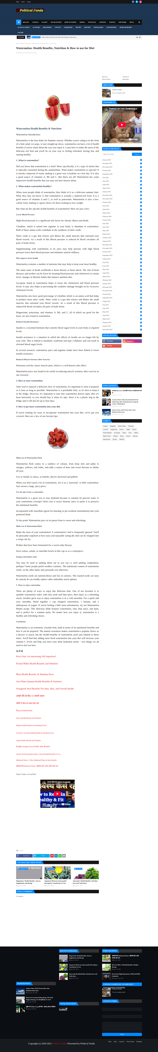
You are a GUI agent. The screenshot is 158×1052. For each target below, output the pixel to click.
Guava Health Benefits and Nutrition (28, 718)
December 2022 (122, 245)
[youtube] (111, 346)
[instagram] (140, 1)
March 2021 (122, 319)
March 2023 (122, 234)
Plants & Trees (107, 436)
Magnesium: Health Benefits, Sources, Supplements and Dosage (28, 882)
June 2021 (122, 308)
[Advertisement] (57, 72)
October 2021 (122, 294)
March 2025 (122, 188)
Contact (29, 2)
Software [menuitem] (122, 22)
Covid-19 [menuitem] (35, 22)
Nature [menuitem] (20, 32)
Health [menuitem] (26, 22)
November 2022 (122, 248)
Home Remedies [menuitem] (126, 27)
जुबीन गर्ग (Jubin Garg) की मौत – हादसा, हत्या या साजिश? (41, 1006)
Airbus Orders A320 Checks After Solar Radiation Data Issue (58, 37)
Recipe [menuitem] (78, 27)
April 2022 (122, 273)
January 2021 (122, 326)
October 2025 (122, 170)
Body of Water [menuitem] (70, 22)
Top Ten (115, 439)
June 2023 (122, 227)
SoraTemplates (26, 1049)
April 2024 (122, 209)
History (134, 429)
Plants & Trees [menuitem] (24, 27)
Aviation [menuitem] (102, 22)
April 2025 (122, 184)
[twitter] (136, 1)
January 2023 (122, 241)
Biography (113, 426)
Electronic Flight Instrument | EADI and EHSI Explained (126, 975)
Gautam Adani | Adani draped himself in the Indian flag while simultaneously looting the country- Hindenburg (125, 402)
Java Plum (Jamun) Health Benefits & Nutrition (39, 681)
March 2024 (122, 213)
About (23, 2)
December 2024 (122, 195)
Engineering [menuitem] (112, 27)
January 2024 (122, 220)
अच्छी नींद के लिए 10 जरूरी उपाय (30, 695)
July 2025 (122, 177)
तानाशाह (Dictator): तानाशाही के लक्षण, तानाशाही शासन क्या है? (127, 392)
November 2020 (122, 329)
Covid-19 (105, 429)
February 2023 (122, 237)
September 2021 (122, 298)
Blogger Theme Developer (45, 1049)
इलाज (48, 746)
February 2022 (122, 280)
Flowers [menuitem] (36, 27)
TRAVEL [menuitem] (82, 22)
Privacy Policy (106, 79)
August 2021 (122, 301)
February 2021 (122, 322)
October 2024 (122, 202)
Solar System (106, 439)
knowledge (117, 433)
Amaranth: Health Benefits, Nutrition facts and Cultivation (85, 882)
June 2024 (122, 206)
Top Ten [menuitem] (58, 27)
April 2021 (122, 315)
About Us (105, 77)
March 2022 (122, 276)
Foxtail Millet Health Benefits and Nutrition (37, 663)
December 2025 (122, 163)
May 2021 (122, 312)
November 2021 (122, 290)
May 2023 (122, 230)
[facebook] (133, 1)
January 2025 (122, 191)
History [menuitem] (87, 27)
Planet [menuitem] (44, 22)
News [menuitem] (132, 22)
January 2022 (122, 283)
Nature (124, 433)
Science (128, 436)
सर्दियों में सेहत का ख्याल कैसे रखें (27, 703)
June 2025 (122, 181)
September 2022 (122, 255)
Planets (136, 433)
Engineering (114, 429)
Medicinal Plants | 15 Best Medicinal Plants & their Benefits (36, 760)
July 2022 (122, 262)
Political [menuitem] (92, 22)
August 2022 (122, 259)
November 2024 (122, 199)
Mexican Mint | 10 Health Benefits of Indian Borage (125, 966)
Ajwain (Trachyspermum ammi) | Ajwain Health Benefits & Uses (38, 754)
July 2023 (122, 223)
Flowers (122, 429)
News (130, 433)
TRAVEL (121, 439)
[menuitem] (18, 22)
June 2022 (122, 266)
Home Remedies (107, 433)
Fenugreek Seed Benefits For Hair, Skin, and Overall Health (45, 688)
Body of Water (122, 426)
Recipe (122, 436)
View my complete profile (118, 93)
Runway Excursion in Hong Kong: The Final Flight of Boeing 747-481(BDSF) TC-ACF (39, 998)
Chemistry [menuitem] (68, 27)
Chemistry (131, 426)
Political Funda (21, 52)
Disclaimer (126, 79)
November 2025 (122, 167)
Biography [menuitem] (47, 27)
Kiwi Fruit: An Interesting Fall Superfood (36, 656)
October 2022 (122, 252)
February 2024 (122, 216)
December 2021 (122, 287)
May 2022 (122, 269)
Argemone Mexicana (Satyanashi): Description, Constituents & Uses (55, 882)
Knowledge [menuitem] (98, 27)
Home (17, 2)
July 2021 (122, 305)
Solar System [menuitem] (56, 22)
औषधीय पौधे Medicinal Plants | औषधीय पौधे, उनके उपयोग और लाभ (37, 766)
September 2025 (122, 174)
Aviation (105, 426)
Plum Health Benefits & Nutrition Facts (35, 674)
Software (135, 436)
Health (22, 43)
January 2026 (122, 160)
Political (115, 436)
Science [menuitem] (112, 22)
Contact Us (126, 77)
